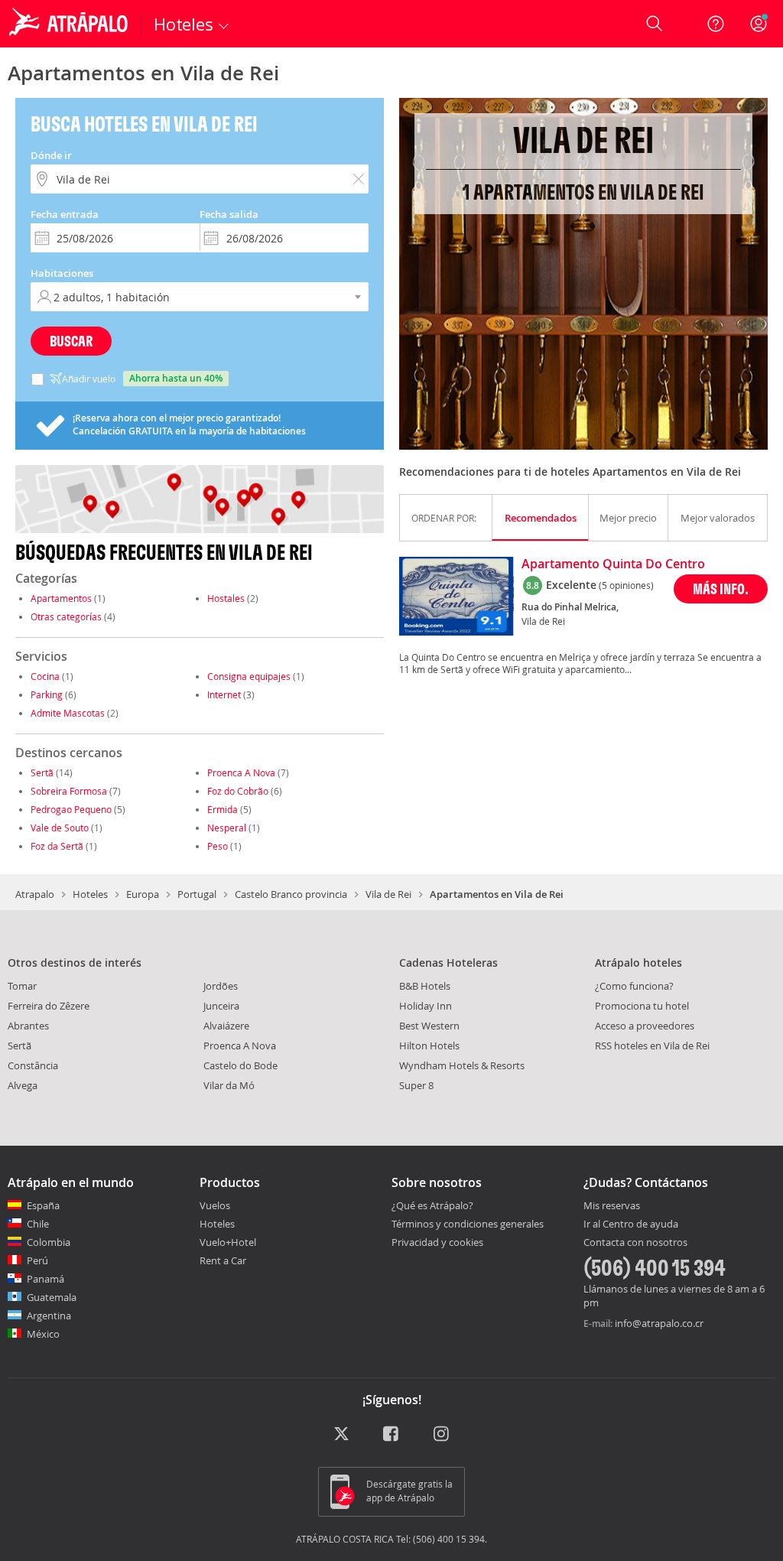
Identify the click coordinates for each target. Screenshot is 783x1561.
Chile (38, 1224)
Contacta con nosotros (635, 1243)
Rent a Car (223, 1260)
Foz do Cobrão (237, 791)
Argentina (49, 1315)
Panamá (45, 1279)
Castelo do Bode (240, 1065)
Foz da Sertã (57, 846)
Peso (217, 846)
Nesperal (226, 827)
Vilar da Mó (229, 1085)
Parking (47, 694)
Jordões (220, 986)
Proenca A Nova (241, 772)
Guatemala (51, 1297)
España (43, 1205)
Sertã (42, 772)
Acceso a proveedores (644, 1026)
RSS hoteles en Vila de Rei (652, 1045)
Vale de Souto (60, 827)
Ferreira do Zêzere (48, 1006)
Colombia (48, 1242)
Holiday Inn (425, 1006)
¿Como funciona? (634, 986)
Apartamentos (61, 598)
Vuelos (215, 1205)
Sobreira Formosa (69, 791)
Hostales (226, 598)
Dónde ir (51, 155)
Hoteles (90, 894)
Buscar (71, 340)
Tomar (22, 986)
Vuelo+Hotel (228, 1242)
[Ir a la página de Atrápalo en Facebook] (392, 1435)
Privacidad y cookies (437, 1242)
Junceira (221, 1006)
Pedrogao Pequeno (71, 809)
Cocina (45, 676)
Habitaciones (62, 273)
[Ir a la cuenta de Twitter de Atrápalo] (341, 1435)
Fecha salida (229, 214)
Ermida (222, 809)
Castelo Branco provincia (291, 894)
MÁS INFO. (721, 588)
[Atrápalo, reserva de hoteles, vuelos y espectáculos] (70, 23)
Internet (224, 694)
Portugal (196, 894)
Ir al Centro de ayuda (630, 1224)
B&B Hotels (424, 986)
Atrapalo (34, 894)
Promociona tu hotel (642, 1006)
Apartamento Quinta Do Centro (613, 564)
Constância (33, 1065)
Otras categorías (66, 616)
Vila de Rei (388, 894)
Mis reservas (611, 1206)
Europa (142, 894)
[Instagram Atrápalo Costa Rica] (442, 1435)
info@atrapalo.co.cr (659, 1323)
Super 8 (416, 1085)
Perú (37, 1260)
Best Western (429, 1026)
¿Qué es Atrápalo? (432, 1205)
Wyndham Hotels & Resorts (462, 1065)
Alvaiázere (226, 1026)
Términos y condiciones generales (468, 1224)
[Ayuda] (716, 24)
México (43, 1334)
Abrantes (28, 1026)
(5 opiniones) (626, 585)
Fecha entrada (65, 214)
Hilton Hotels (429, 1045)
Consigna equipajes (249, 676)
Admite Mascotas (68, 713)
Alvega (22, 1085)
